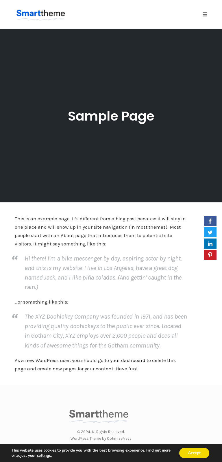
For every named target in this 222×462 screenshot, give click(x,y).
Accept (194, 453)
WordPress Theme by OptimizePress (101, 438)
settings (44, 455)
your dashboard (127, 360)
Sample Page (111, 116)
